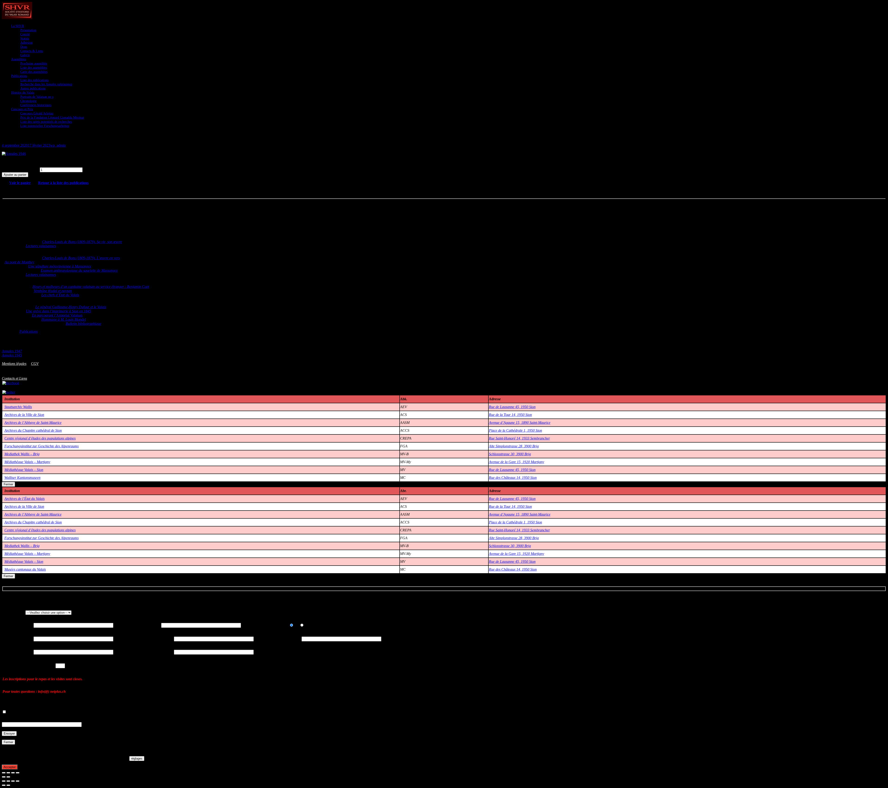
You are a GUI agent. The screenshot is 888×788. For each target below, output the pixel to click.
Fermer (8, 484)
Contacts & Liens (31, 51)
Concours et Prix (22, 109)
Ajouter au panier (15, 174)
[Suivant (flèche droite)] (8, 777)
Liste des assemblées (33, 67)
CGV (35, 364)
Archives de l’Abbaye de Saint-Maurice (33, 423)
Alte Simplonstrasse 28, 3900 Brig (514, 446)
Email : (8, 652)
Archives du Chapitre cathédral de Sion (33, 430)
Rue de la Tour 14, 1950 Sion (510, 415)
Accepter (10, 767)
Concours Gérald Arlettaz (36, 113)
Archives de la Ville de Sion (24, 415)
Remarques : (11, 720)
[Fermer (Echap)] (17, 772)
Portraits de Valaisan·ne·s (36, 96)
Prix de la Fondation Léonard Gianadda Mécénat (52, 117)
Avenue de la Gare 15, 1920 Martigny (516, 462)
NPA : (147, 639)
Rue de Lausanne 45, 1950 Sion (512, 407)
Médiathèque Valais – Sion (23, 470)
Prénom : (137, 625)
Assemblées (18, 59)
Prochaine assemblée (33, 63)
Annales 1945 (12, 355)
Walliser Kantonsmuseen (22, 478)
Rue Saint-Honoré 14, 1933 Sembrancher (519, 438)
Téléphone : (151, 652)
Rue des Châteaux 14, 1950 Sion (513, 478)
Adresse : (9, 639)
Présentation (28, 30)
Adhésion (26, 42)
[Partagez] (13, 772)
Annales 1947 (12, 351)
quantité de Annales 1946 (20, 170)
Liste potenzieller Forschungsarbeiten (44, 126)
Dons (23, 47)
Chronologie (28, 101)
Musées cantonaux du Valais (25, 569)
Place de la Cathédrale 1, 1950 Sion (515, 430)
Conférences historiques (35, 105)
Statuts (24, 38)
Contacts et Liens (14, 378)
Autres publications (33, 88)
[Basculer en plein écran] (8, 772)
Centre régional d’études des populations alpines (40, 438)
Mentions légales (14, 364)
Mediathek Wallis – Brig (22, 454)
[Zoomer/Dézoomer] (4, 772)
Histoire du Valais (22, 92)
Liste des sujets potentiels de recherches (46, 121)
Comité (25, 34)
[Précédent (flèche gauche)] (4, 777)
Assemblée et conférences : (22, 666)
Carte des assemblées (33, 72)
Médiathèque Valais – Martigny (27, 462)
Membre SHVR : (270, 625)
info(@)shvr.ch (63, 374)
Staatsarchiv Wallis (18, 407)
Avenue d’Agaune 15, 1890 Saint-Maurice (519, 423)
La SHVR (17, 26)
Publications (19, 76)
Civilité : (8, 612)
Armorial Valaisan (57, 315)
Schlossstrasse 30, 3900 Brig (510, 454)
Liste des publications (34, 80)
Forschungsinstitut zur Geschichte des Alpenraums (41, 446)
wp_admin (58, 145)
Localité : (277, 639)
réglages (136, 758)
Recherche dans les (46, 84)
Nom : (7, 625)
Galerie (25, 55)
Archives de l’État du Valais (24, 499)
